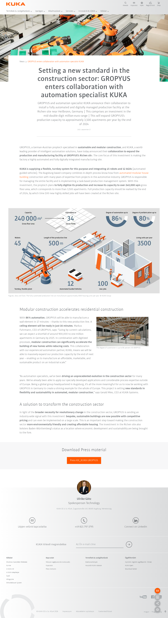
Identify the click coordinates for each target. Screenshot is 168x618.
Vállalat (103, 11)
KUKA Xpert (129, 566)
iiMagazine (10, 579)
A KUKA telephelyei (12, 572)
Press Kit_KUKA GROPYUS (84, 460)
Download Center (131, 569)
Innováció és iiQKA (86, 11)
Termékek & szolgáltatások (18, 11)
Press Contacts (51, 569)
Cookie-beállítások (105, 611)
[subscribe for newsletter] (129, 544)
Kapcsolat (49, 566)
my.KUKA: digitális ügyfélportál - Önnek (138, 562)
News (22, 62)
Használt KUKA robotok (93, 566)
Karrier (8, 566)
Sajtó (8, 576)
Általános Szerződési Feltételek (16, 562)
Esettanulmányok (91, 562)
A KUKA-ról (10, 569)
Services (69, 11)
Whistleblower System (14, 583)
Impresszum (67, 611)
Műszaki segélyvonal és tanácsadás (58, 562)
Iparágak (39, 11)
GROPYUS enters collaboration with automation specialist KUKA (56, 62)
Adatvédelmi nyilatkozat (85, 611)
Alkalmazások (54, 11)
